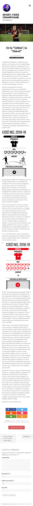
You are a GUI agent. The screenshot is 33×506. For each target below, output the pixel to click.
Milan (26, 420)
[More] (22, 416)
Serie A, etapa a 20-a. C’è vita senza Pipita (8, 438)
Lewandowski (19, 420)
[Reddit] (11, 413)
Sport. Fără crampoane (11, 16)
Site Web (4, 487)
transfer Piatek (25, 422)
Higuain (12, 420)
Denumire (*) (6, 473)
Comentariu (5, 457)
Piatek (18, 422)
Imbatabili (26, 436)
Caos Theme (27, 504)
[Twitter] (22, 409)
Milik (13, 422)
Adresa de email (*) (8, 480)
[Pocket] (22, 413)
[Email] (11, 416)
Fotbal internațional (16, 57)
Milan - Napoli (7, 422)
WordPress (20, 504)
